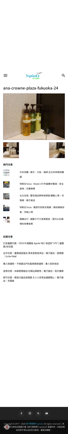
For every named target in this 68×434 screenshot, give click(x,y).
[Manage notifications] (6, 427)
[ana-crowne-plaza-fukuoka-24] (34, 138)
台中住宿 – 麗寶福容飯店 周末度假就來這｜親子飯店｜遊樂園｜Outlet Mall (33, 255)
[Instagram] (30, 413)
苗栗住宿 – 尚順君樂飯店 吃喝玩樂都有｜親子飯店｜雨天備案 (33, 271)
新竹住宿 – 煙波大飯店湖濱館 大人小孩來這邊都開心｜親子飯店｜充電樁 (33, 279)
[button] (5, 75)
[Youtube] (46, 413)
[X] (38, 413)
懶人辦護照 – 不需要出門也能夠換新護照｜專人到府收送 (31, 263)
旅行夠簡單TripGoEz (34, 423)
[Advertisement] (34, 36)
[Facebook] (21, 413)
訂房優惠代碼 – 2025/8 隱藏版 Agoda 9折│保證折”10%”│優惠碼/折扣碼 (33, 245)
